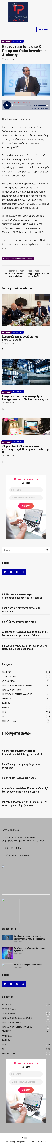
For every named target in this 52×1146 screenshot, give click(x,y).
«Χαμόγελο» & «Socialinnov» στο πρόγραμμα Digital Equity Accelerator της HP (25, 449)
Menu (44, 29)
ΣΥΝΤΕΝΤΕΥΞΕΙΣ (9, 721)
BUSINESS (6, 42)
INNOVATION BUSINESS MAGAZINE (17, 685)
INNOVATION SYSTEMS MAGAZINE (17, 694)
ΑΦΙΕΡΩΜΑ (7, 703)
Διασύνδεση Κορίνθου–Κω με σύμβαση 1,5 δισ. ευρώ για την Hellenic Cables (25, 633)
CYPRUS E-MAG (9, 676)
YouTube (23, 572)
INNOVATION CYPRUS (11, 690)
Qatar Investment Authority (22, 259)
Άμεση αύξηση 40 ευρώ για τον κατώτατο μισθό (20, 338)
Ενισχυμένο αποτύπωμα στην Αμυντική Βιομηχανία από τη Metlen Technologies (25, 398)
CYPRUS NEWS (8, 681)
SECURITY (6, 698)
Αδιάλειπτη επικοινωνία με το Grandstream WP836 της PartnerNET (22, 596)
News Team (9, 59)
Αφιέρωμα (7, 707)
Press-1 (25, 1138)
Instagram (17, 572)
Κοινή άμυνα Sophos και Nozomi (19, 621)
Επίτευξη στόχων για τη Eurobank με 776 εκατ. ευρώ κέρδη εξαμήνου (24, 647)
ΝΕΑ (4, 716)
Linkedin (5, 572)
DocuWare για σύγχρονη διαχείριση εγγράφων (21, 609)
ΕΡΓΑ (4, 712)
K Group (6, 259)
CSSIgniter (20, 1141)
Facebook (11, 572)
